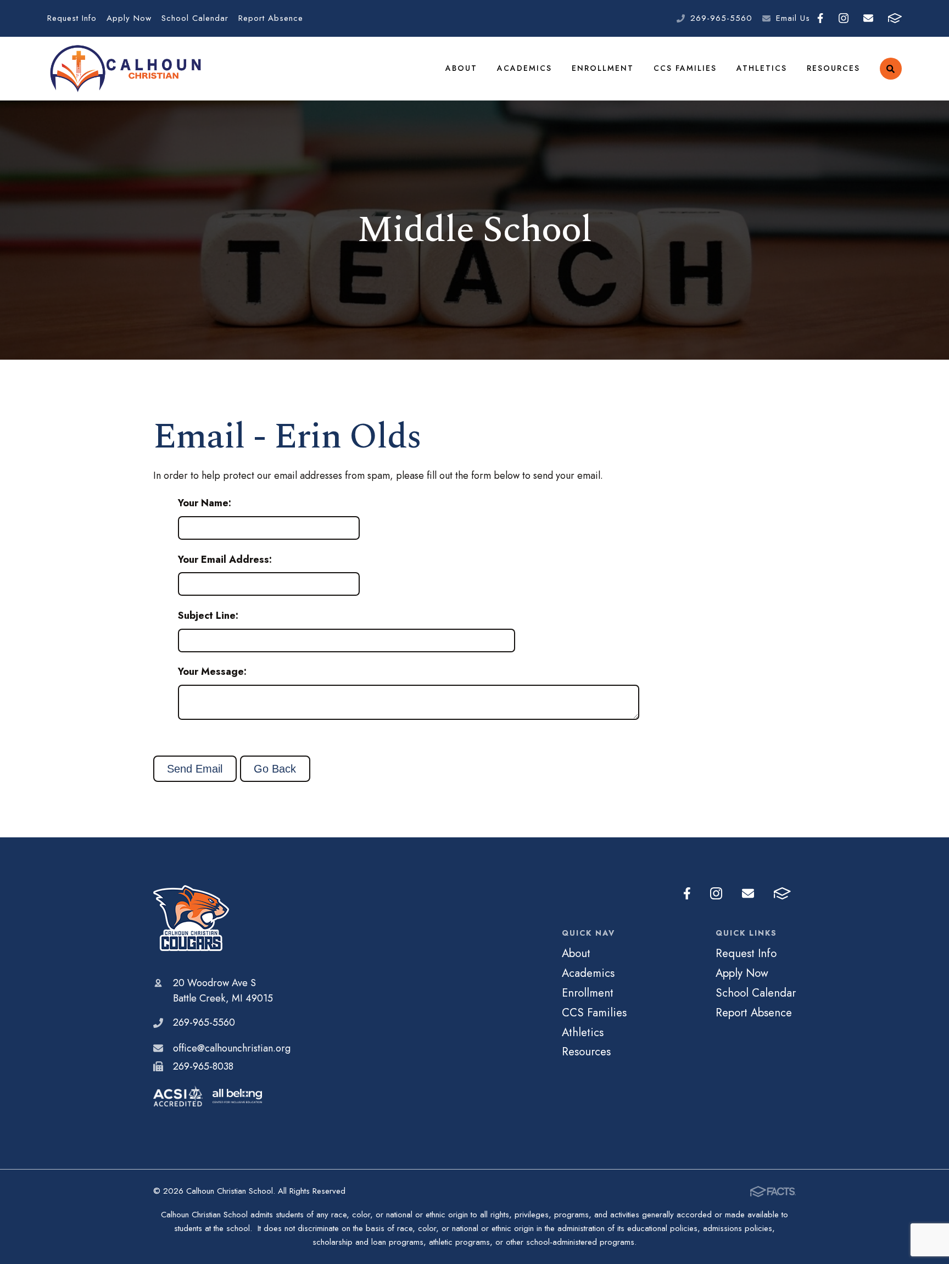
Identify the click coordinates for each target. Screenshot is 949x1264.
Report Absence (270, 18)
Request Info (72, 18)
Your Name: (204, 503)
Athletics (761, 68)
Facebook (820, 18)
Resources (833, 68)
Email (868, 18)
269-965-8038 (203, 1066)
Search (891, 69)
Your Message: (212, 671)
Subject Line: (208, 615)
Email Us (793, 18)
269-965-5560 (721, 18)
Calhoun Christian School (222, 918)
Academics (524, 68)
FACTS (894, 18)
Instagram (843, 18)
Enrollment (603, 68)
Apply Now (129, 18)
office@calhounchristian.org (232, 1048)
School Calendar (194, 18)
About (461, 68)
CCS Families (685, 68)
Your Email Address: (225, 559)
